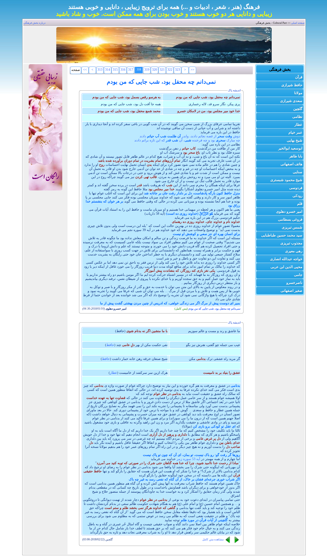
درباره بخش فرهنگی (34, 22)
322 (169, 69)
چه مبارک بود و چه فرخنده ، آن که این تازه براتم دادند (187, 140)
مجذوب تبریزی (291, 243)
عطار (298, 124)
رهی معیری (293, 251)
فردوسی (295, 188)
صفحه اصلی (297, 22)
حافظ (110, 345)
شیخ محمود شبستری (286, 180)
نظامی (297, 117)
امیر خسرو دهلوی (289, 211)
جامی (298, 275)
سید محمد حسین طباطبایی (281, 235)
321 (162, 69)
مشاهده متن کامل (213, 539)
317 (130, 69)
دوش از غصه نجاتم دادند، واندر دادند (190, 136)
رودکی (297, 196)
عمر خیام (295, 132)
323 (177, 69)
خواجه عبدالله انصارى (286, 259)
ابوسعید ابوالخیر (290, 148)
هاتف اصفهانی (291, 164)
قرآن (298, 77)
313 (99, 69)
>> (192, 69)
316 (122, 69)
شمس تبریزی (292, 227)
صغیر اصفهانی (291, 291)
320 (154, 69)
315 (115, 69)
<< (85, 69)
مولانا (298, 93)
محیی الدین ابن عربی (286, 267)
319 (146, 69)
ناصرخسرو (294, 283)
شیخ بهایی (294, 140)
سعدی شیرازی (291, 101)
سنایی (297, 172)
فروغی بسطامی (290, 219)
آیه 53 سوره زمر (188, 459)
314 (107, 69)
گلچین (297, 109)
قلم (299, 204)
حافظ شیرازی (291, 85)
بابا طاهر (295, 156)
